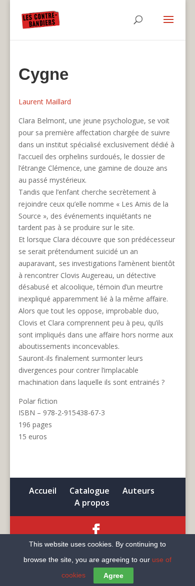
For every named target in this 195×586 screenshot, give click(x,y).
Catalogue (90, 490)
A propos (92, 502)
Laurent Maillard (44, 101)
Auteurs (138, 490)
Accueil (42, 490)
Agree (114, 576)
